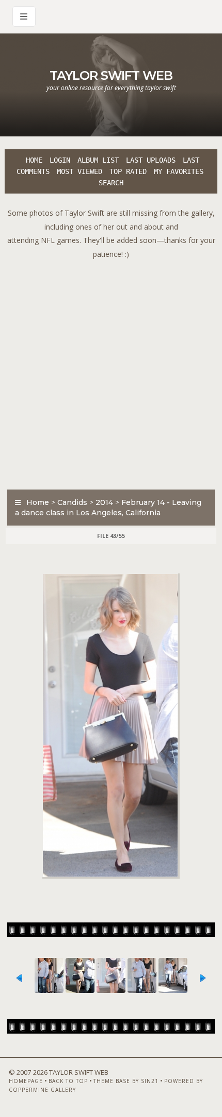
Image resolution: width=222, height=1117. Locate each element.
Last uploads (151, 160)
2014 (104, 502)
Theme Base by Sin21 (125, 1081)
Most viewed (79, 171)
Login (60, 160)
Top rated (128, 171)
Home (34, 160)
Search (111, 183)
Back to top (68, 1081)
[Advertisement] (111, 371)
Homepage (26, 1081)
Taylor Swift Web (111, 75)
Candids (72, 502)
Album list (98, 160)
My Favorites (178, 171)
